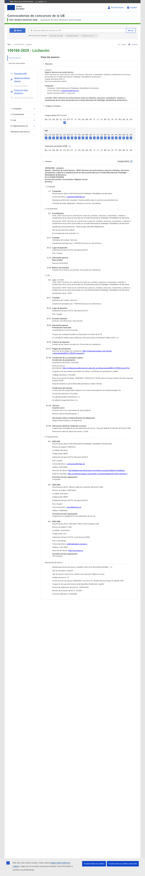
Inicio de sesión (117, 8)
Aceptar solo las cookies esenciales (122, 864)
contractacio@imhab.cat (70, 91)
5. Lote (13, 120)
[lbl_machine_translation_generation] (70, 146)
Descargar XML (20, 74)
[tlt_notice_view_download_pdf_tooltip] (46, 137)
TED (9, 44)
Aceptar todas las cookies (94, 864)
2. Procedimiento (17, 114)
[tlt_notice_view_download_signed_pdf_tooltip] (64, 122)
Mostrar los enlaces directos (22, 79)
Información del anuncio (20, 132)
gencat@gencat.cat (74, 507)
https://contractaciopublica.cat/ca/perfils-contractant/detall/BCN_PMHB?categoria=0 (82, 352)
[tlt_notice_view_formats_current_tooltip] (131, 161)
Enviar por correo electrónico (21, 91)
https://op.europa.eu (75, 550)
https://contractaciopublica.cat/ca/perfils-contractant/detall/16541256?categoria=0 (97, 474)
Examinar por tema (88, 36)
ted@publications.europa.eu (77, 544)
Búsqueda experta (72, 36)
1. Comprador (16, 109)
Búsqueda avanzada (56, 36)
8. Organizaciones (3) (19, 126)
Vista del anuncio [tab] (15, 58)
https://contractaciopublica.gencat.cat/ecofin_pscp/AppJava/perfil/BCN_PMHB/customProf (96, 368)
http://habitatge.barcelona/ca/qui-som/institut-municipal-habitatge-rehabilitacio (96, 470)
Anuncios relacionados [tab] (17, 63)
